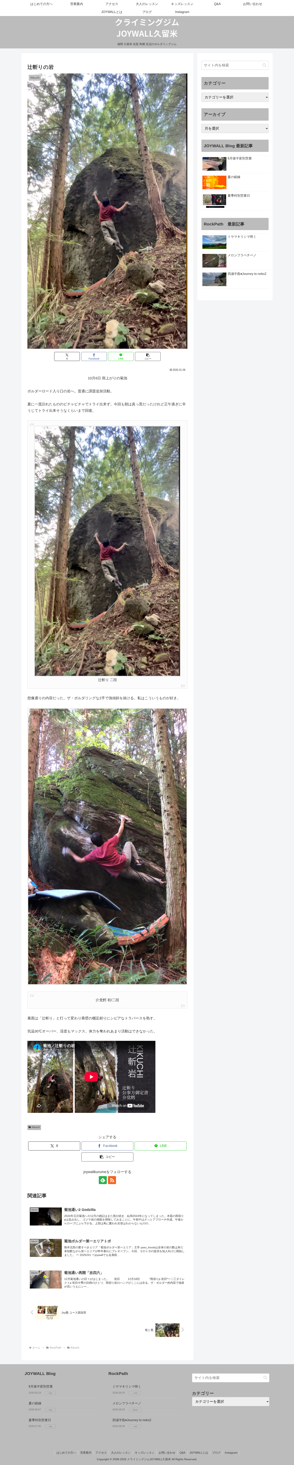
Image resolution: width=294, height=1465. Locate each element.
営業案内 (85, 1452)
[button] (148, 356)
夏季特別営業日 (40, 1420)
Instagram (231, 1452)
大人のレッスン (121, 1452)
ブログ (216, 1452)
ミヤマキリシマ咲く (126, 1386)
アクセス (101, 1452)
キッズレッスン (144, 1452)
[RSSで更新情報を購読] (112, 1180)
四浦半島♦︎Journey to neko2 (131, 1420)
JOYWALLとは (199, 1452)
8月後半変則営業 (41, 1386)
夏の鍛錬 (35, 1403)
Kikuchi (36, 1127)
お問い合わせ (167, 1452)
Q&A (182, 1452)
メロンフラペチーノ (126, 1403)
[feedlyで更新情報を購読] (103, 1180)
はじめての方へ (66, 1452)
